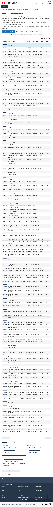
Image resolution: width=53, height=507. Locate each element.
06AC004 (5, 322)
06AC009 (5, 311)
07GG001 (5, 44)
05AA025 (5, 411)
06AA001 (5, 275)
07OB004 (5, 270)
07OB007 (5, 264)
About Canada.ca (19, 504)
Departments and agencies (23, 486)
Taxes (19, 490)
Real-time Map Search (9, 450)
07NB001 (29, 17)
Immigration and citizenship (7, 492)
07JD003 (4, 168)
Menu (4, 6)
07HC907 (5, 99)
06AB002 (5, 305)
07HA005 (5, 77)
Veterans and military (38, 497)
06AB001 (5, 298)
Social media (4, 504)
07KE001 (5, 189)
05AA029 (5, 421)
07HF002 (5, 105)
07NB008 (5, 239)
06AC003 (5, 329)
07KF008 (5, 209)
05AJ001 (4, 369)
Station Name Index (33, 31)
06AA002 (5, 284)
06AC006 (5, 294)
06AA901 (5, 286)
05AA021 (5, 377)
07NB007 (5, 241)
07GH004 (5, 54)
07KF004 (5, 213)
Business (3, 495)
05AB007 (5, 395)
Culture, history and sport (22, 495)
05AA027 (5, 417)
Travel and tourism (5, 493)
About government (38, 486)
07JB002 (4, 126)
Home (3, 9)
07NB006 (5, 245)
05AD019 (5, 398)
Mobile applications (11, 504)
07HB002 (5, 89)
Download (4, 442)
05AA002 (5, 431)
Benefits (3, 497)
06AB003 (5, 309)
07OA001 (5, 252)
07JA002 (4, 122)
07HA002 (5, 67)
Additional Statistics (34, 452)
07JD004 (4, 166)
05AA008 (5, 429)
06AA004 (5, 290)
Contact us (4, 480)
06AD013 (5, 341)
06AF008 (5, 355)
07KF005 (5, 195)
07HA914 (5, 73)
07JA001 (4, 177)
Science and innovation (39, 493)
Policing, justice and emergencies (24, 497)
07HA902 (5, 70)
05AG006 (5, 405)
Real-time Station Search (10, 447)
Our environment (21, 480)
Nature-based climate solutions (40, 480)
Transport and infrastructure (23, 499)
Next (47, 438)
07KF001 (5, 198)
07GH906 (5, 51)
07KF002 (5, 181)
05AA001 (5, 383)
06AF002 (5, 352)
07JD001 (4, 133)
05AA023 (5, 380)
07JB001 (4, 147)
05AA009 (5, 425)
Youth (36, 499)
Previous (7, 438)
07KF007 (5, 206)
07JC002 (4, 155)
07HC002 (5, 93)
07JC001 (4, 159)
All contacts (4, 486)
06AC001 (5, 315)
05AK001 (5, 373)
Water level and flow (25, 9)
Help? (40, 31)
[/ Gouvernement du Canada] (9, 3)
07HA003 (5, 65)
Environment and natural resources (13, 9)
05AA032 (5, 386)
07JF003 (4, 116)
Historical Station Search (35, 447)
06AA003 (5, 281)
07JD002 (4, 130)
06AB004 (5, 302)
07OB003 (5, 249)
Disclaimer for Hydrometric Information (13, 459)
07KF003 (5, 229)
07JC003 (4, 153)
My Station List (7, 452)
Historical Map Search (34, 450)
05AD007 (5, 401)
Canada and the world (38, 490)
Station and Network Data (35, 9)
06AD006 (5, 277)
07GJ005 (4, 63)
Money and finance (38, 492)
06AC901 (5, 324)
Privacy (34, 504)
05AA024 (5, 390)
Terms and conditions (27, 504)
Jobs (3, 490)
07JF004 (4, 108)
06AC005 (5, 320)
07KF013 (5, 235)
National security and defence (23, 493)
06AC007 (5, 339)
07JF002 (4, 112)
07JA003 (4, 140)
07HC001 (5, 103)
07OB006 (5, 268)
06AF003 (5, 358)
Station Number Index (21, 31)
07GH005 (5, 48)
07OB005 (5, 258)
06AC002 (5, 334)
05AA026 (5, 415)
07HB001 (5, 85)
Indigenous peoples (38, 495)
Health (3, 499)
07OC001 (5, 254)
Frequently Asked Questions (11, 461)
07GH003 (5, 59)
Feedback (13, 471)
